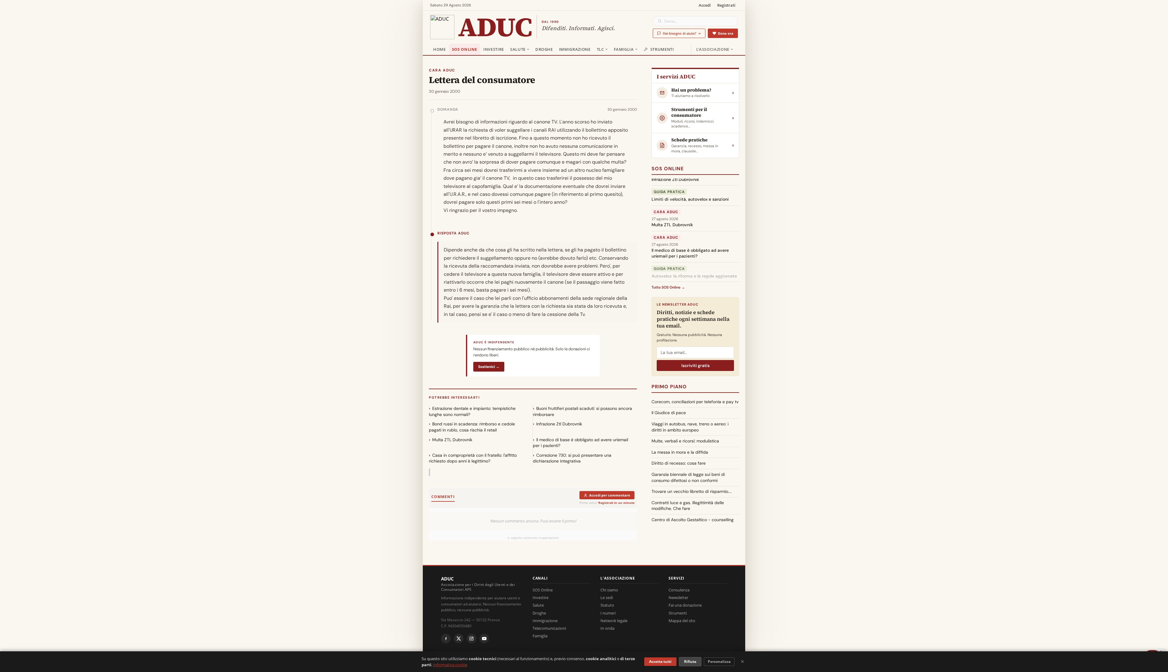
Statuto (607, 605)
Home (439, 49)
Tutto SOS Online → (668, 287)
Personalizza (719, 661)
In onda (607, 628)
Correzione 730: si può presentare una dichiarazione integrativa (572, 458)
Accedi (705, 5)
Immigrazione (575, 49)
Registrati (726, 5)
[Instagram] (471, 638)
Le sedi (606, 597)
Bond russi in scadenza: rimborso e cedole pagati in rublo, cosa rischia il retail (472, 427)
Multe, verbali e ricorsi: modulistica (685, 441)
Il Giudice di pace (669, 412)
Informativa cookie (450, 664)
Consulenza (679, 590)
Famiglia (624, 49)
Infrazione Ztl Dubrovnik (559, 424)
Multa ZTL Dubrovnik (452, 439)
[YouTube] (484, 638)
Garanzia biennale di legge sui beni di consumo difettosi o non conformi (688, 477)
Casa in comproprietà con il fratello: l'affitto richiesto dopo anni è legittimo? (473, 458)
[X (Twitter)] (459, 638)
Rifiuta (690, 661)
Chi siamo (609, 590)
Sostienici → (488, 366)
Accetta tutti (660, 661)
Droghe (544, 49)
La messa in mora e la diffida (680, 452)
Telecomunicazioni (549, 628)
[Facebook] (446, 638)
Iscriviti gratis (695, 365)
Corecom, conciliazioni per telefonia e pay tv (695, 401)
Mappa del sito (682, 620)
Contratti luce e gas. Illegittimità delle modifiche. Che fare (688, 505)
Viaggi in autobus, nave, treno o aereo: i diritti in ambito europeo (690, 427)
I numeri (608, 613)
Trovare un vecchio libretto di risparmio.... (692, 491)
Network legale (613, 620)
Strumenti (662, 49)
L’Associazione (712, 49)
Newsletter (678, 597)
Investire (493, 49)
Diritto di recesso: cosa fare (679, 463)
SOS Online (465, 49)
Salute (518, 49)
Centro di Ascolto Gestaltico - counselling (693, 519)
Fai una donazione (685, 605)
